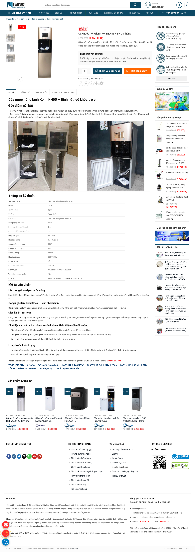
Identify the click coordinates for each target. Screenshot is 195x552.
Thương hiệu (25, 92)
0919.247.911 (115, 360)
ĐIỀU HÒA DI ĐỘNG (27, 368)
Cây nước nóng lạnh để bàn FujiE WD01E (77, 419)
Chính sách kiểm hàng (81, 458)
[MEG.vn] (22, 5)
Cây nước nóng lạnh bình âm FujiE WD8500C (107, 419)
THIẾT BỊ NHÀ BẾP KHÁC (68, 368)
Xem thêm (172, 78)
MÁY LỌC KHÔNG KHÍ (130, 365)
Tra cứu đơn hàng (79, 489)
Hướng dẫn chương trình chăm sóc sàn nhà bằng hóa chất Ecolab (175, 298)
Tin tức (150, 13)
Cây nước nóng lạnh (55, 19)
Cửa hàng (93, 13)
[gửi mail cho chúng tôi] (5, 524)
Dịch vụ (58, 13)
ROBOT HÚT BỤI (94, 365)
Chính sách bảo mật (80, 480)
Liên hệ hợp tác (118, 462)
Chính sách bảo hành (80, 467)
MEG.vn (75, 548)
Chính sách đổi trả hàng (81, 462)
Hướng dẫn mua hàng (81, 454)
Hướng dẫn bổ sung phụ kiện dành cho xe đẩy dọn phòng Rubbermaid (175, 287)
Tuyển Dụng (117, 458)
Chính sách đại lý (78, 484)
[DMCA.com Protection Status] (180, 465)
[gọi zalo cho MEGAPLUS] (5, 541)
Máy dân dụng (23, 19)
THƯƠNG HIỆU (76, 13)
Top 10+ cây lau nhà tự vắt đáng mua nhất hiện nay (175, 254)
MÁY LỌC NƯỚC (27, 365)
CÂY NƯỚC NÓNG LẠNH (49, 365)
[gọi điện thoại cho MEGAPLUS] (5, 533)
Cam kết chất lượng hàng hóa (125, 471)
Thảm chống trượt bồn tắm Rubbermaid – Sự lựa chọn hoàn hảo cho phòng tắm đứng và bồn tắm (176, 265)
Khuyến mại (134, 13)
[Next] (150, 408)
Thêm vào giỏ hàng (109, 71)
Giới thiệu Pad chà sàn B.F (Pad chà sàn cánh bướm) (175, 329)
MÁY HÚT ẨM (111, 365)
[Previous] (8, 408)
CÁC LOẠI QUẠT (46, 368)
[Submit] (135, 5)
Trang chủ (10, 19)
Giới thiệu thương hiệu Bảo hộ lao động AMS (175, 320)
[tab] (11, 92)
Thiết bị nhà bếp (37, 19)
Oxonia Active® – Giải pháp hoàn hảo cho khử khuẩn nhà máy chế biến (175, 277)
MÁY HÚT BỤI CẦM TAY (73, 365)
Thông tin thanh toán (63, 92)
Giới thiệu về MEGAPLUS (122, 449)
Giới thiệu (44, 13)
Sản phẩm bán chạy (113, 13)
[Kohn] (83, 28)
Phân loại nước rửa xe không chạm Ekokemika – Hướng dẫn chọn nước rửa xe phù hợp (176, 309)
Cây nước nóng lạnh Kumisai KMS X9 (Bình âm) (48, 419)
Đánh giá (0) (41, 92)
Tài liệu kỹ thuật (119, 476)
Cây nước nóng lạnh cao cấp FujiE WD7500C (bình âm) (19, 419)
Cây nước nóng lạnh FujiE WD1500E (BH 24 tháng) (134, 419)
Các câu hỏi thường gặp (81, 449)
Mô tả (11, 92)
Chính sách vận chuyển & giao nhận (86, 471)
